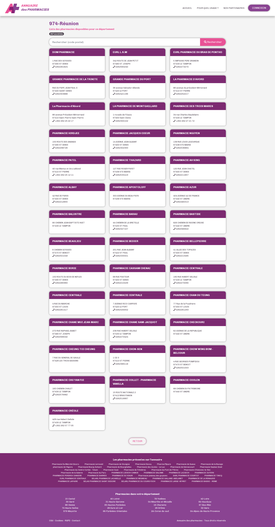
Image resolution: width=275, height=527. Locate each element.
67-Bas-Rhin (205, 505)
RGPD (67, 520)
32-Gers (205, 508)
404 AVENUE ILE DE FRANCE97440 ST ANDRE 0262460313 (186, 199)
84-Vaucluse (205, 502)
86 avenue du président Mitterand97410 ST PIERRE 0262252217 (190, 91)
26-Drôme (160, 508)
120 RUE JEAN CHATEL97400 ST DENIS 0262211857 (184, 171)
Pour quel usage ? (208, 8)
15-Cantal (70, 499)
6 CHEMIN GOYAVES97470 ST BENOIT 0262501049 (61, 253)
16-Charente (160, 505)
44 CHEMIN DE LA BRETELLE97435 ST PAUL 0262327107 (126, 225)
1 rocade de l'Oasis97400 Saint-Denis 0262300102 (122, 118)
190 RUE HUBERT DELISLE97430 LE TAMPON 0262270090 (185, 280)
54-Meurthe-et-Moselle (160, 502)
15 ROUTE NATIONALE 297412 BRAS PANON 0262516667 (124, 395)
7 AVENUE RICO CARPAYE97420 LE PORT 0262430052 (125, 307)
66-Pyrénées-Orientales (115, 511)
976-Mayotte (70, 511)
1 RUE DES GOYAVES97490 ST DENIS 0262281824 (61, 64)
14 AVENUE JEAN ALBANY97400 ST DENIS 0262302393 (125, 145)
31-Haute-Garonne (115, 502)
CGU (51, 520)
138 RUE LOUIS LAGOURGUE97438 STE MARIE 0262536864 (186, 145)
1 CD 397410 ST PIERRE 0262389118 (121, 360)
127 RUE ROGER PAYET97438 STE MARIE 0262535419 (124, 171)
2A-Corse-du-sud (160, 511)
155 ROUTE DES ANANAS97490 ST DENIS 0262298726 (64, 145)
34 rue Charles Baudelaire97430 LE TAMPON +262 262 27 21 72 (186, 118)
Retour (137, 441)
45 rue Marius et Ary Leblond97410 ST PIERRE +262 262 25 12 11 (66, 171)
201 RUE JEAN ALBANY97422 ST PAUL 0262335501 (123, 253)
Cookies (59, 520)
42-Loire (205, 499)
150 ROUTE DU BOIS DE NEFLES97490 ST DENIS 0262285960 (67, 280)
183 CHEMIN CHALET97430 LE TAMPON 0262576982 (62, 391)
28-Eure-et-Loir (115, 508)
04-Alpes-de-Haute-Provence (205, 511)
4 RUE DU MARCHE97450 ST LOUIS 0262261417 (61, 307)
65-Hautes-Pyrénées (115, 505)
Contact (76, 520)
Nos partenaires (233, 8)
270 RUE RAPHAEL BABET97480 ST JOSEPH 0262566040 (64, 334)
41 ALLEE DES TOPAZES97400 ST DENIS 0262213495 (184, 253)
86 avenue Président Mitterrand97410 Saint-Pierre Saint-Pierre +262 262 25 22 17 (68, 118)
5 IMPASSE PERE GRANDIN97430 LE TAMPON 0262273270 (186, 64)
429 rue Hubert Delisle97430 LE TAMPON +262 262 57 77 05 (63, 422)
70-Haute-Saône (70, 508)
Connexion (259, 7)
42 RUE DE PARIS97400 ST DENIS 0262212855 (60, 199)
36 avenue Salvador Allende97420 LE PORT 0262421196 (126, 91)
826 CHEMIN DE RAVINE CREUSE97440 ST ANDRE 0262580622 (188, 225)
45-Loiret (115, 499)
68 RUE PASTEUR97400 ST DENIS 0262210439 (121, 280)
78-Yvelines (160, 499)
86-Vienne (70, 505)
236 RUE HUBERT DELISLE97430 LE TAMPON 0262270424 (125, 334)
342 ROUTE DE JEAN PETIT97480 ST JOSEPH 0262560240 (125, 64)
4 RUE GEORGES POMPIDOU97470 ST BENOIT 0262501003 (186, 364)
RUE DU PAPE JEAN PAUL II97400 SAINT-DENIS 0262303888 (65, 91)
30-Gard (70, 502)
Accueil (187, 8)
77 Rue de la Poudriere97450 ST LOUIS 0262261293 (184, 307)
